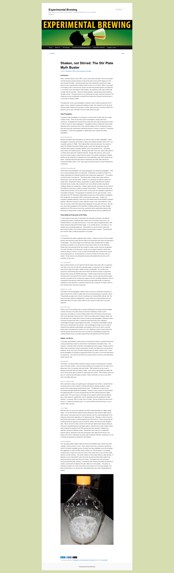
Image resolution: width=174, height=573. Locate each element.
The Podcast (66, 47)
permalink (104, 560)
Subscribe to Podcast (98, 47)
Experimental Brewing (63, 9)
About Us (57, 47)
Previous (52, 53)
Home (50, 47)
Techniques (76, 560)
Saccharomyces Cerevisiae (84, 71)
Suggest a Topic (111, 47)
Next (123, 53)
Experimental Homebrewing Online (81, 47)
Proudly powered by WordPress (87, 566)
